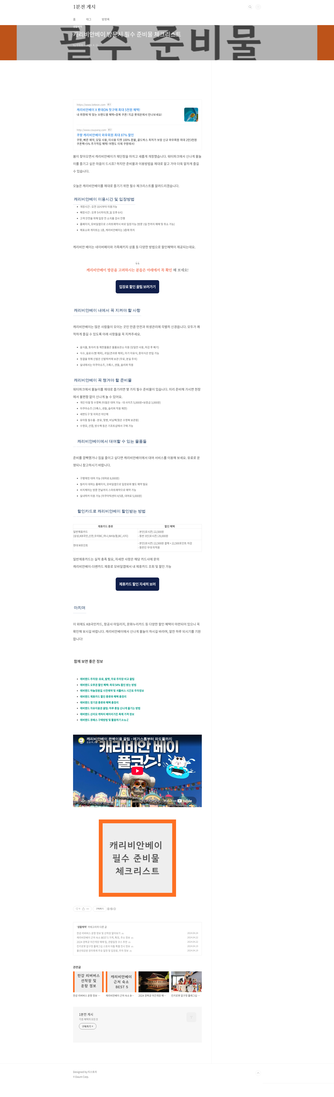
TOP (258, 1073)
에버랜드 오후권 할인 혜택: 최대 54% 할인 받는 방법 (108, 685)
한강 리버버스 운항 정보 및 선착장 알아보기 (99, 933)
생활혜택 (81, 927)
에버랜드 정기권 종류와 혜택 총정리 (99, 702)
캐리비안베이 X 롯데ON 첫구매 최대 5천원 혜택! (108, 110)
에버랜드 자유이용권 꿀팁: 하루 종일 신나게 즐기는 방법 (110, 708)
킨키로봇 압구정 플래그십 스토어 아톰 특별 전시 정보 (103, 946)
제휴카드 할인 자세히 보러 (137, 584)
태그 (88, 19)
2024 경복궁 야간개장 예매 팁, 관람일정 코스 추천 (102, 942)
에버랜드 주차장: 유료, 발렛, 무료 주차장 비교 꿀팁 (107, 679)
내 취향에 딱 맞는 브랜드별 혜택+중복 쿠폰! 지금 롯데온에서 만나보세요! (119, 114)
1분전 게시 (84, 7)
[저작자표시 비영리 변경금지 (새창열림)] (111, 908)
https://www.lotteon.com (91, 104)
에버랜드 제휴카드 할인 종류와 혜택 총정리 (103, 696)
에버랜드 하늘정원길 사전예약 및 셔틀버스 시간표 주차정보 (112, 690)
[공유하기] (83, 908)
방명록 (106, 19)
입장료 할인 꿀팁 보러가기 (137, 286)
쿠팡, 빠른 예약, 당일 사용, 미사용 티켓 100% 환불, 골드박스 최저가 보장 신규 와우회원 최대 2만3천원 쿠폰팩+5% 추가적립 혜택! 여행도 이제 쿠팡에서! (137, 141)
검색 (250, 7)
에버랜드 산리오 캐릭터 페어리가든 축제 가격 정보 (107, 714)
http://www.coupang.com (91, 129)
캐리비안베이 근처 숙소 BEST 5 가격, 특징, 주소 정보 (103, 937)
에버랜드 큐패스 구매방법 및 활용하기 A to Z (104, 720)
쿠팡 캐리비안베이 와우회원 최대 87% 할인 (105, 135)
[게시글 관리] (88, 908)
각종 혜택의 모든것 (88, 1019)
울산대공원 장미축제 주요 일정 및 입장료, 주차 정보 (103, 950)
